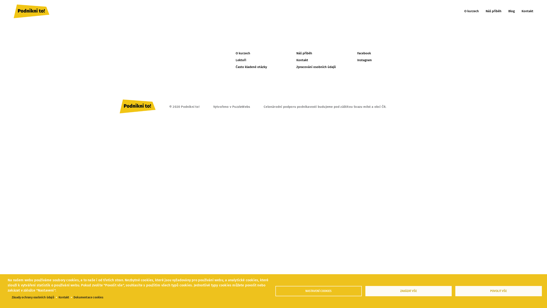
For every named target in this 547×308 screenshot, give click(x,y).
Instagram (364, 60)
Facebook (364, 53)
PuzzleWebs (241, 107)
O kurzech (471, 11)
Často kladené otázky (251, 67)
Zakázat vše (408, 291)
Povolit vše (498, 291)
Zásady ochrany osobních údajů (33, 297)
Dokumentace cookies (88, 297)
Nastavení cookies (318, 291)
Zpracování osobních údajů (316, 67)
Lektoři (241, 60)
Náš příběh (493, 11)
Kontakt (527, 11)
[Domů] (31, 11)
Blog (511, 11)
